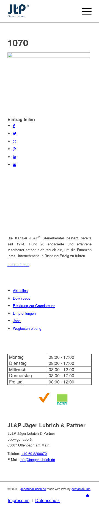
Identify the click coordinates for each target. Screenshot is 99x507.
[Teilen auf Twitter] (14, 133)
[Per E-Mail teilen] (14, 164)
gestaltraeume (81, 488)
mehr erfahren (18, 264)
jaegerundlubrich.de (33, 488)
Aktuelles (20, 290)
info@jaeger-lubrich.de (37, 459)
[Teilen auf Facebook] (14, 125)
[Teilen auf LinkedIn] (14, 156)
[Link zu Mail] (87, 495)
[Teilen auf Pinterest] (14, 148)
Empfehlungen (24, 313)
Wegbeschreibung (27, 328)
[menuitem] (18, 500)
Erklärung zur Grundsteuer (34, 305)
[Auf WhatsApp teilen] (14, 141)
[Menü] (84, 11)
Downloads (21, 298)
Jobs (17, 320)
